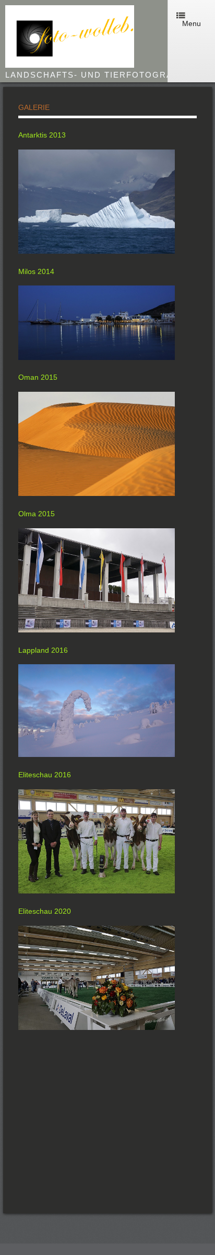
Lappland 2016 (43, 650)
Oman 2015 (37, 377)
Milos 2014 (36, 271)
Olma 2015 (36, 514)
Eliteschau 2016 (44, 775)
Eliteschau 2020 (44, 911)
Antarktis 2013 (42, 135)
